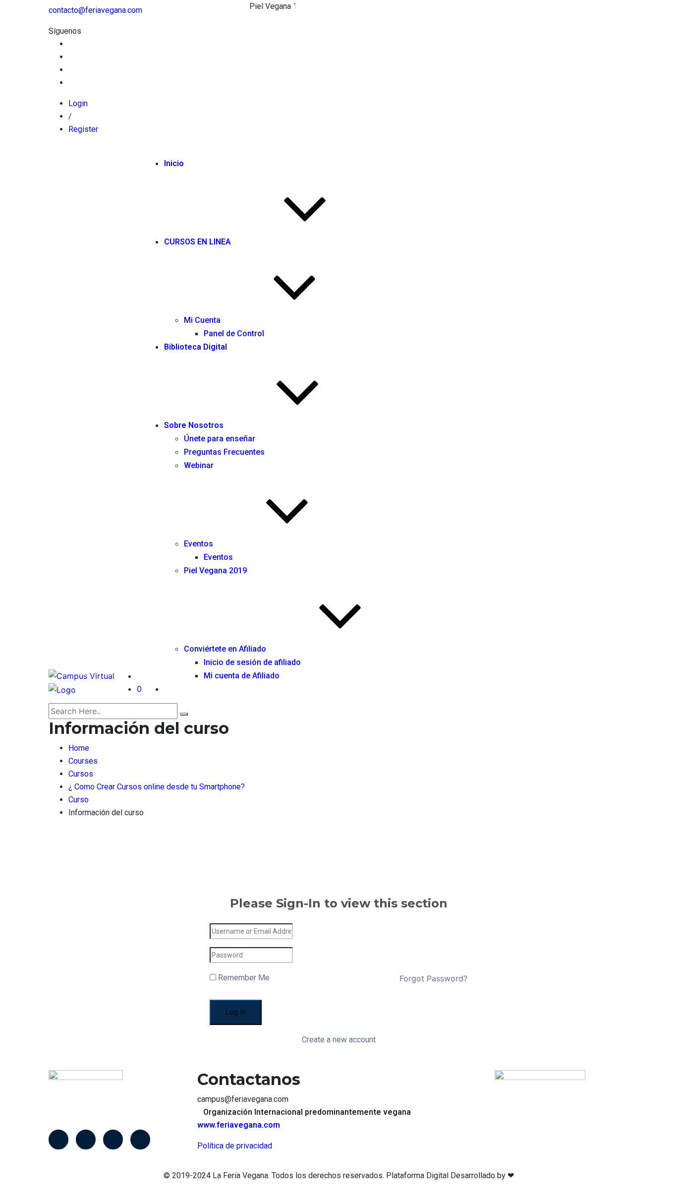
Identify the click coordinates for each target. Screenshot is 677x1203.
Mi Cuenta (202, 320)
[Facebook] (58, 1139)
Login (78, 103)
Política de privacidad (234, 1145)
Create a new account (339, 1039)
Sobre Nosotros (194, 425)
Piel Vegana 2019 (215, 570)
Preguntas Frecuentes (224, 452)
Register (83, 129)
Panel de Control (234, 333)
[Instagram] (140, 1139)
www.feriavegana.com (238, 1125)
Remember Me (243, 977)
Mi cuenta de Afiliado (242, 675)
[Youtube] (113, 1139)
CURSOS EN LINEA (197, 241)
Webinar (199, 465)
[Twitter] (86, 1139)
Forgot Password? (433, 978)
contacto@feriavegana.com (95, 10)
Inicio (174, 163)
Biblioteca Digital (195, 347)
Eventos (198, 543)
